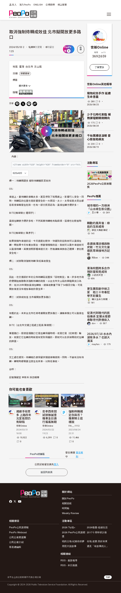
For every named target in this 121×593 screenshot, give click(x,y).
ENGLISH (38, 4)
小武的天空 (97, 275)
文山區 (38, 66)
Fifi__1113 (74, 426)
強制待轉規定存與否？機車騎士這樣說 (76, 416)
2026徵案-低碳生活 (97, 527)
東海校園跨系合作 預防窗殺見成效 (98, 269)
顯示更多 (23, 86)
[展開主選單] (109, 14)
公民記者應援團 (17, 537)
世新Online (21, 426)
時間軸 (65, 508)
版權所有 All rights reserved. (26, 92)
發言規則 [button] (79, 454)
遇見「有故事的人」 (98, 546)
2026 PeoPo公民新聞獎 (73, 534)
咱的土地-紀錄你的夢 (73, 541)
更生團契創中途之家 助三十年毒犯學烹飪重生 (98, 292)
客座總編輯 (15, 547)
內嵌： (15, 156)
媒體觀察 (25, 73)
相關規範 (67, 503)
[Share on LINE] (29, 104)
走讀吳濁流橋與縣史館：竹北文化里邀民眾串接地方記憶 (98, 248)
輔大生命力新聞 (100, 299)
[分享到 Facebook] (17, 104)
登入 (14, 5)
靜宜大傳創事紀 (100, 230)
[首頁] (23, 14)
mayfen (95, 344)
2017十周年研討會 (97, 532)
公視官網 (50, 4)
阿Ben (95, 257)
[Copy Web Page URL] (35, 104)
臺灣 (21, 66)
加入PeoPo (25, 4)
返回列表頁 (47, 472)
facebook (11, 501)
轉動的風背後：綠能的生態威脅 (98, 224)
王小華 (95, 212)
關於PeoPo (68, 498)
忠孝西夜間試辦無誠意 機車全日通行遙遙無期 (49, 416)
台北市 (29, 66)
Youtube (20, 501)
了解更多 (99, 67)
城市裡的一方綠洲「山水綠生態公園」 (100, 207)
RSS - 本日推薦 (68, 565)
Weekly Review (70, 513)
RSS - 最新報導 (68, 560)
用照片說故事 (69, 546)
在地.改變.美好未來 (97, 541)
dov (93, 323)
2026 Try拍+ (68, 527)
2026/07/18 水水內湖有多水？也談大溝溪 (99, 337)
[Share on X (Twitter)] (23, 104)
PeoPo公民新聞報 (19, 527)
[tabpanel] (46, 464)
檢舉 (81, 48)
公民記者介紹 (16, 542)
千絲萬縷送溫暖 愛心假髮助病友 (99, 137)
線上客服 (62, 4)
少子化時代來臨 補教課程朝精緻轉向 (99, 116)
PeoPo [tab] (37, 454)
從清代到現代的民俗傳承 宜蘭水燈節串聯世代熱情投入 (99, 316)
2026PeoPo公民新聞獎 (99, 185)
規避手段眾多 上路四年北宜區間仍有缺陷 (23, 416)
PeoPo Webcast (18, 532)
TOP (108, 577)
